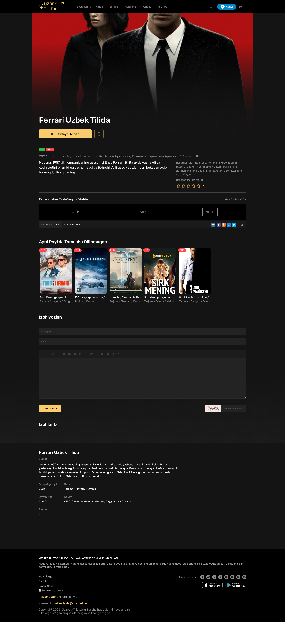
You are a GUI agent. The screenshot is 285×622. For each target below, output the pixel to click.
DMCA (42, 581)
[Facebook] (219, 225)
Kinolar (100, 6)
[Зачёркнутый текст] (58, 354)
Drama (85, 156)
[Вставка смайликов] (80, 354)
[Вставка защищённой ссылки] (91, 354)
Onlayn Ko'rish (50, 224)
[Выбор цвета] (97, 354)
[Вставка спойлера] (119, 354)
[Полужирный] (43, 354)
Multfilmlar (131, 6)
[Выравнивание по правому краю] (75, 354)
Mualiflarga (45, 576)
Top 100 (162, 6)
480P (75, 212)
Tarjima (56, 156)
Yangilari (147, 6)
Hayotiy (71, 156)
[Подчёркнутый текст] (53, 354)
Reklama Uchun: (50, 597)
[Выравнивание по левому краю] (64, 354)
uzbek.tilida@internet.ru (70, 603)
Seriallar (115, 6)
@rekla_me (70, 597)
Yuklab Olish (72, 224)
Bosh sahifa (84, 6)
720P (143, 212)
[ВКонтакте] (213, 225)
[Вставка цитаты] (108, 354)
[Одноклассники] (224, 225)
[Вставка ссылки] (86, 354)
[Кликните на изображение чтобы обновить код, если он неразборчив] (213, 408)
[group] (55, 275)
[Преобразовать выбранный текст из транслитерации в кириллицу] (113, 354)
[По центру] (69, 354)
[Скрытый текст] (102, 354)
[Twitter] (234, 225)
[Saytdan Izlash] (211, 6)
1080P (210, 212)
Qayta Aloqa (46, 585)
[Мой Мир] (229, 225)
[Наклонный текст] (48, 354)
